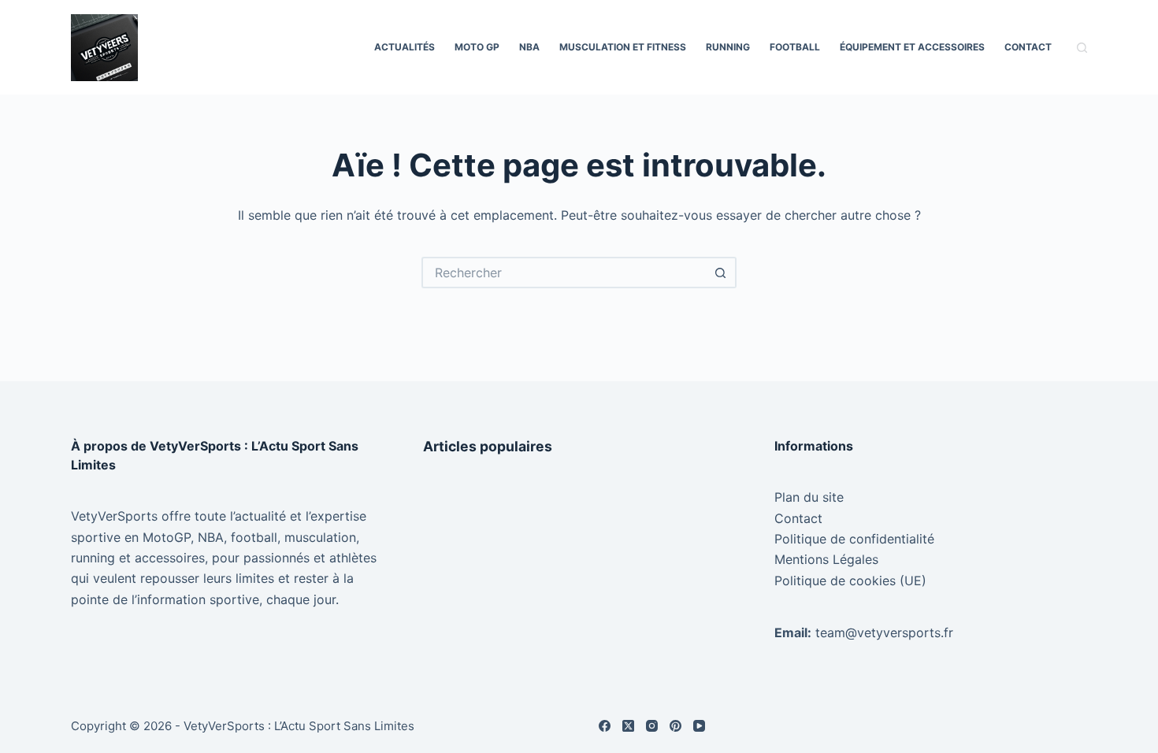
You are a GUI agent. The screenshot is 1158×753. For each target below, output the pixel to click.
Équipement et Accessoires (912, 47)
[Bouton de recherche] (721, 272)
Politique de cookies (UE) (850, 580)
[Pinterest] (675, 726)
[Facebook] (605, 726)
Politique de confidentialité (854, 539)
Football (795, 47)
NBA (529, 47)
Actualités (404, 47)
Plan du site (809, 497)
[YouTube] (699, 726)
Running (728, 47)
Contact (1028, 47)
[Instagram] (652, 726)
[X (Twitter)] (628, 726)
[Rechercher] (1082, 48)
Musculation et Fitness (622, 47)
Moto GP (477, 47)
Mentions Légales (826, 559)
